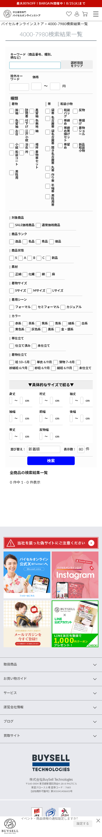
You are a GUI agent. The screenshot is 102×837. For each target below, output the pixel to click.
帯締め (67, 122)
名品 (31, 241)
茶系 (31, 323)
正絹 (18, 274)
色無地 (36, 123)
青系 (58, 323)
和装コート (16, 158)
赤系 (18, 323)
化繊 (31, 274)
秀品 (45, 241)
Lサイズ (57, 290)
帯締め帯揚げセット (67, 134)
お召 (16, 133)
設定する (83, 823)
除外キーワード (16, 78)
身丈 (12, 394)
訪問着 (26, 113)
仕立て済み (23, 345)
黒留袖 (36, 113)
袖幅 (12, 412)
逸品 (18, 241)
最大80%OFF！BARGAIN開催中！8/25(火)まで (51, 3)
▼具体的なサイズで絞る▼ (51, 385)
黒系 (51, 329)
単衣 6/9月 (44, 362)
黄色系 (19, 329)
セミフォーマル (48, 307)
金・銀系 (67, 329)
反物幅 (44, 430)
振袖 (16, 112)
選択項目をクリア (77, 65)
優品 (58, 241)
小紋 (16, 146)
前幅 (42, 412)
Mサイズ (39, 290)
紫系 (45, 323)
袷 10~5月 (22, 362)
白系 (85, 323)
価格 (35, 77)
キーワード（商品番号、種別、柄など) (32, 56)
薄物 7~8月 (67, 362)
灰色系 (36, 329)
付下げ (26, 123)
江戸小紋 (26, 136)
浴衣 (26, 146)
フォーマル (23, 307)
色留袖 (16, 123)
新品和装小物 (82, 147)
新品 (55, 258)
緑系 (71, 323)
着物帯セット (36, 160)
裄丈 (42, 394)
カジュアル (74, 307)
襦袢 (36, 146)
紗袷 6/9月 (42, 368)
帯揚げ (82, 122)
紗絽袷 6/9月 (18, 368)
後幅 (73, 412)
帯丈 (12, 430)
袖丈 (73, 394)
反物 (82, 110)
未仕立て (44, 345)
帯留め (67, 146)
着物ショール (82, 131)
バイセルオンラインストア (22, 24)
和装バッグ (67, 113)
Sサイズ (20, 290)
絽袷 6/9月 (64, 368)
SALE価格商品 (25, 225)
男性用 (16, 175)
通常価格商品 (51, 225)
